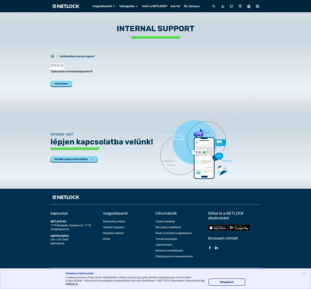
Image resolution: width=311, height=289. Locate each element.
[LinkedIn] (216, 248)
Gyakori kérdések (165, 221)
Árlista (106, 238)
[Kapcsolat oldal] (240, 6)
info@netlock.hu (60, 229)
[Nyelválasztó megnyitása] (249, 6)
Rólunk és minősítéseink (169, 250)
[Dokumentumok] (257, 6)
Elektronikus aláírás (114, 221)
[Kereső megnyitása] (214, 6)
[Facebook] (210, 248)
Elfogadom (227, 282)
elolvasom (61, 83)
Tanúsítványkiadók (166, 238)
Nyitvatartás (57, 243)
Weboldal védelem (113, 233)
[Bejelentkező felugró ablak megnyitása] (222, 6)
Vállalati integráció (113, 227)
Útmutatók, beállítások (168, 227)
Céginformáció (164, 244)
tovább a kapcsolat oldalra (71, 159)
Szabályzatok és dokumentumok (174, 256)
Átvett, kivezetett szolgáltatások (174, 233)
